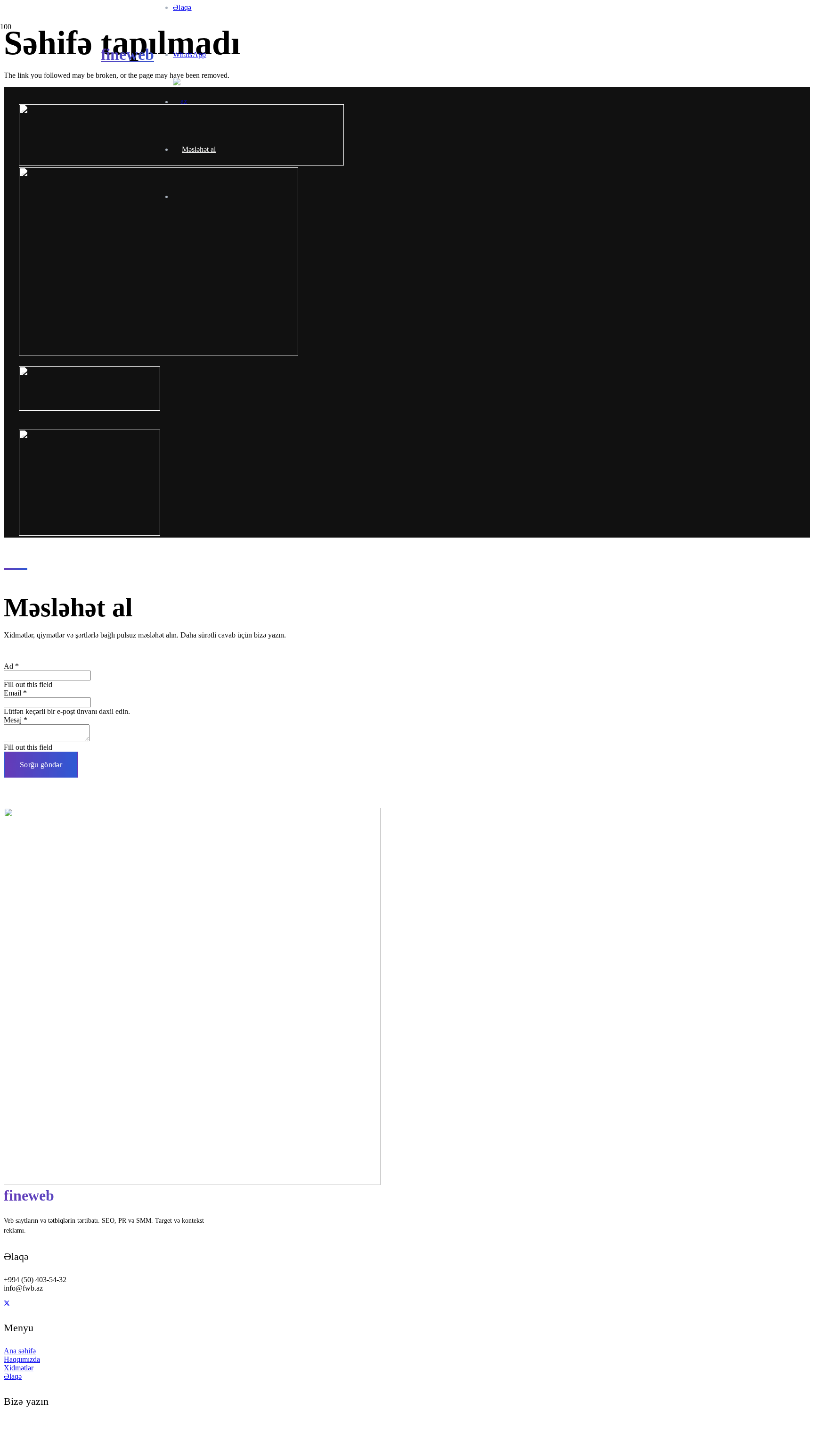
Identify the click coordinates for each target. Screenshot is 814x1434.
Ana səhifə (20, 1351)
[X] (7, 1303)
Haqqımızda (22, 1359)
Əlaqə (13, 1376)
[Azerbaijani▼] (184, 102)
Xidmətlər (18, 1368)
